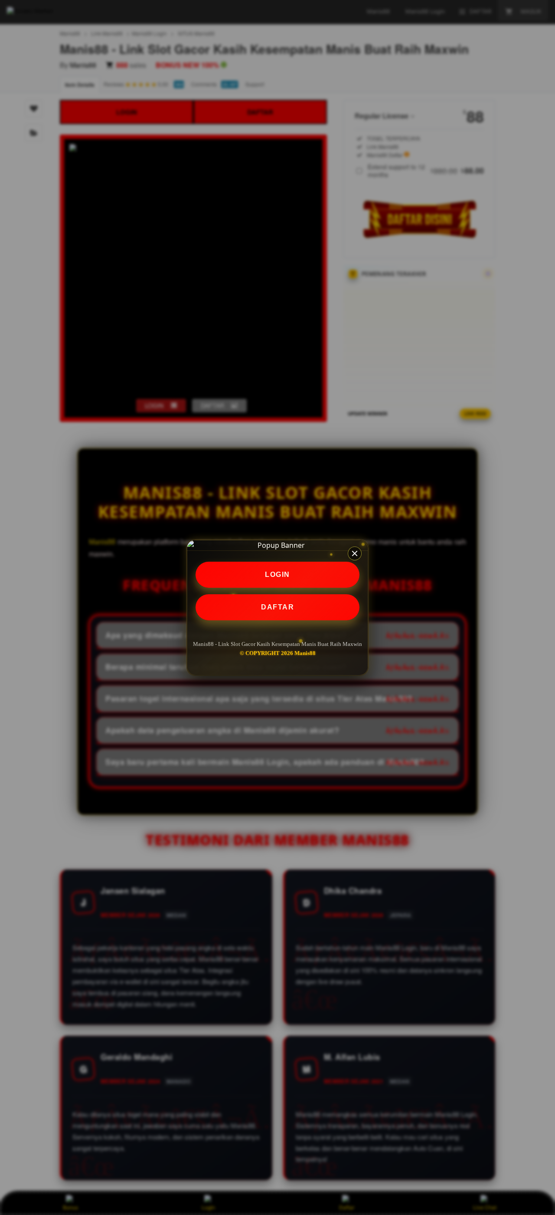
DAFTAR (277, 607)
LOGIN (277, 574)
